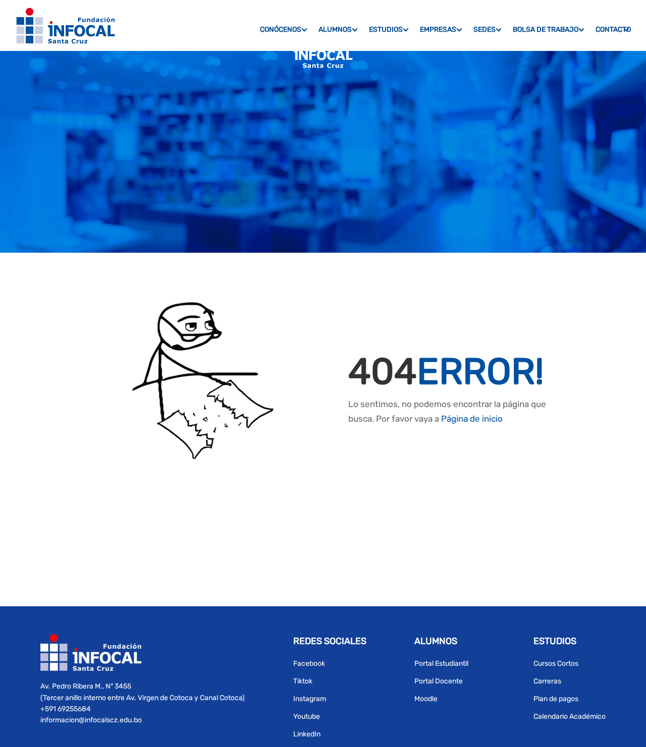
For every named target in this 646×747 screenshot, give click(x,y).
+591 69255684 (65, 709)
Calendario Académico (569, 716)
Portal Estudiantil (441, 663)
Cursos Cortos (555, 663)
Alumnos (335, 29)
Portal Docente (438, 681)
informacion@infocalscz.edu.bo (91, 720)
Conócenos (280, 29)
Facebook (309, 663)
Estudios (386, 29)
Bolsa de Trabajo (545, 29)
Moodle (426, 699)
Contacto (613, 29)
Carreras (547, 681)
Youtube (306, 716)
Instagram (309, 699)
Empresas (438, 29)
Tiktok (302, 681)
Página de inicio (472, 419)
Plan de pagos (555, 699)
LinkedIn (306, 734)
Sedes (484, 29)
